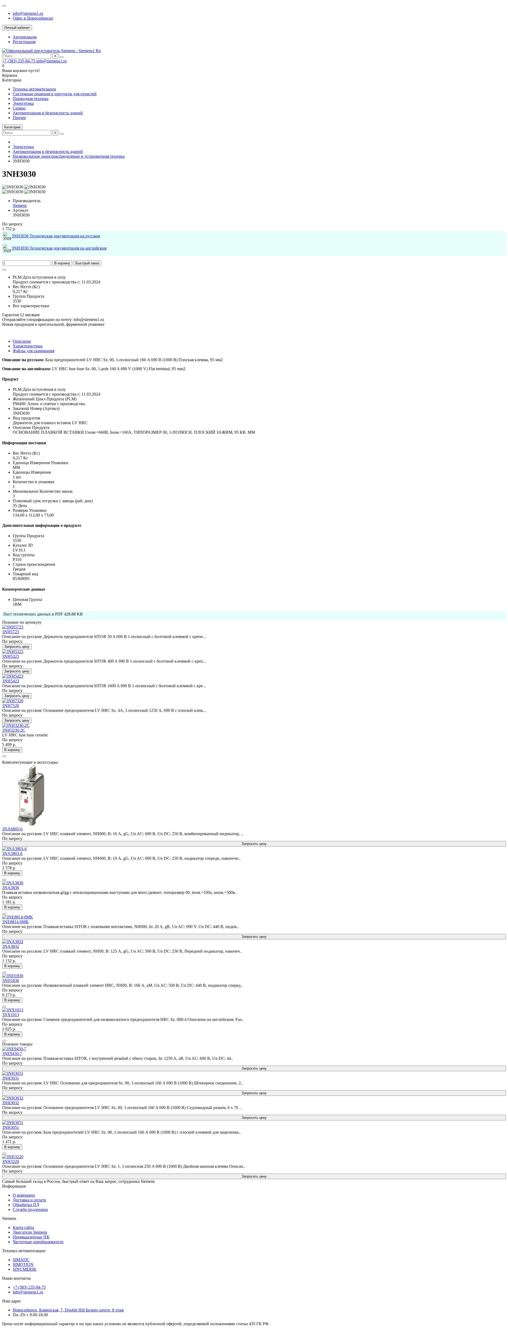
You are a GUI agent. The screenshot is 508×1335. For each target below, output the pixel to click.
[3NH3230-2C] (16, 725)
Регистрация (24, 41)
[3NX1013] (12, 1010)
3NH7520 (10, 705)
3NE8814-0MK (15, 922)
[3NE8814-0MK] (17, 917)
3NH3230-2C (13, 730)
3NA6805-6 (12, 829)
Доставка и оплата (29, 1200)
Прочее (19, 117)
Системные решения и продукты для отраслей (55, 94)
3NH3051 (10, 1127)
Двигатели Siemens (30, 1232)
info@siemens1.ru (28, 13)
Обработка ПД (26, 1204)
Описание (22, 341)
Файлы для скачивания (33, 351)
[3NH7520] (12, 701)
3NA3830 (10, 887)
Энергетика (23, 103)
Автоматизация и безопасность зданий (48, 113)
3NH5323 (10, 656)
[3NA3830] (12, 883)
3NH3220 (10, 1161)
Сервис (19, 108)
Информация (14, 1186)
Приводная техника (30, 98)
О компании (24, 1195)
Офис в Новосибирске (33, 18)
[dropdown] (4, 6)
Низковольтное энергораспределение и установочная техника (69, 156)
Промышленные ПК (31, 1237)
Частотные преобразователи (38, 1241)
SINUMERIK (25, 1269)
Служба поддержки (30, 1209)
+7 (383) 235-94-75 (19, 61)
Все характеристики (31, 306)
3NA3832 (10, 946)
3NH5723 (10, 632)
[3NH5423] (12, 676)
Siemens (20, 205)
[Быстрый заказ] (4, 756)
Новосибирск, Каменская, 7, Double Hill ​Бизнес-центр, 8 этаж (68, 1310)
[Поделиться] (4, 269)
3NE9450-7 (12, 1053)
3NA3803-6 (12, 853)
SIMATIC (21, 1259)
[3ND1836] (12, 976)
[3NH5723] (12, 627)
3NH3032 (10, 1103)
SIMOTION (23, 1264)
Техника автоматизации (34, 89)
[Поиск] (62, 57)
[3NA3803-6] (14, 849)
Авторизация (25, 37)
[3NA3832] (12, 941)
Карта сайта (23, 1227)
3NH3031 (10, 1078)
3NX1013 (10, 1014)
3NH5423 (10, 681)
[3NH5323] (12, 651)
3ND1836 (10, 980)
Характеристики (28, 346)
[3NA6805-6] (31, 824)
